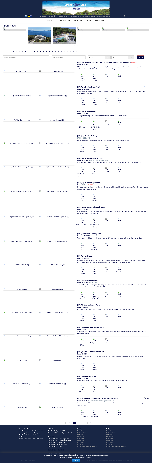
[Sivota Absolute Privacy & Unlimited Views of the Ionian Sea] (39, 35)
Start (62, 423)
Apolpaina (56, 43)
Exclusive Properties (83, 433)
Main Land (80, 442)
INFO (81, 20)
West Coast (80, 438)
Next (84, 423)
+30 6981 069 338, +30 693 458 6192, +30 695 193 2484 (72, 16)
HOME (49, 20)
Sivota (30, 43)
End (90, 423)
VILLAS (62, 20)
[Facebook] (124, 16)
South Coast (80, 437)
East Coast (80, 435)
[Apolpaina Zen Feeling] (63, 35)
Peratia (80, 30)
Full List (79, 431)
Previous (69, 423)
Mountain (80, 444)
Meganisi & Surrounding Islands (87, 446)
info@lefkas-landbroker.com (102, 16)
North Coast (80, 440)
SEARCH (140, 57)
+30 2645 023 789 (47, 16)
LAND (56, 20)
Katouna (6, 30)
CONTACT (88, 20)
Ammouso (130, 30)
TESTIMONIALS (100, 20)
